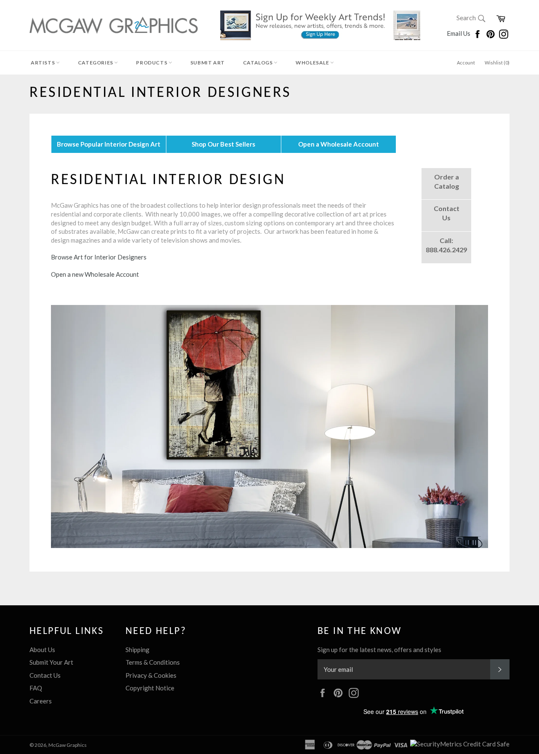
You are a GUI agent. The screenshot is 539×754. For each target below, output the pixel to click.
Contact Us (45, 675)
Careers (40, 701)
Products (152, 62)
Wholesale (313, 62)
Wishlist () (497, 62)
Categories (96, 62)
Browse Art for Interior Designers (99, 257)
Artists (43, 62)
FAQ (35, 688)
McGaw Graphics (67, 745)
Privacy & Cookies (150, 675)
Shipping (137, 649)
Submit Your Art (51, 662)
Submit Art (207, 62)
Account (466, 62)
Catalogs (258, 62)
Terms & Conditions (152, 662)
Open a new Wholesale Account (95, 274)
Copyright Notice (149, 688)
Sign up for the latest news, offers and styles (379, 649)
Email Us (459, 33)
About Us (42, 649)
